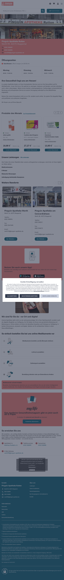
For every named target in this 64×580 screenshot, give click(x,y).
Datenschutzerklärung (39, 291)
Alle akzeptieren (12, 296)
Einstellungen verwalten (49, 296)
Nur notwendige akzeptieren (30, 296)
